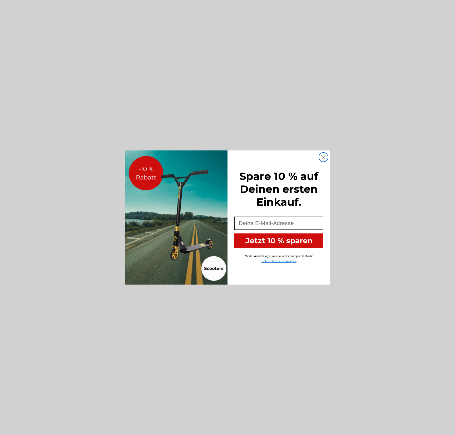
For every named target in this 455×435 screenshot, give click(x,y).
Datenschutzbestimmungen (278, 261)
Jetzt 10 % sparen (279, 240)
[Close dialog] (323, 157)
